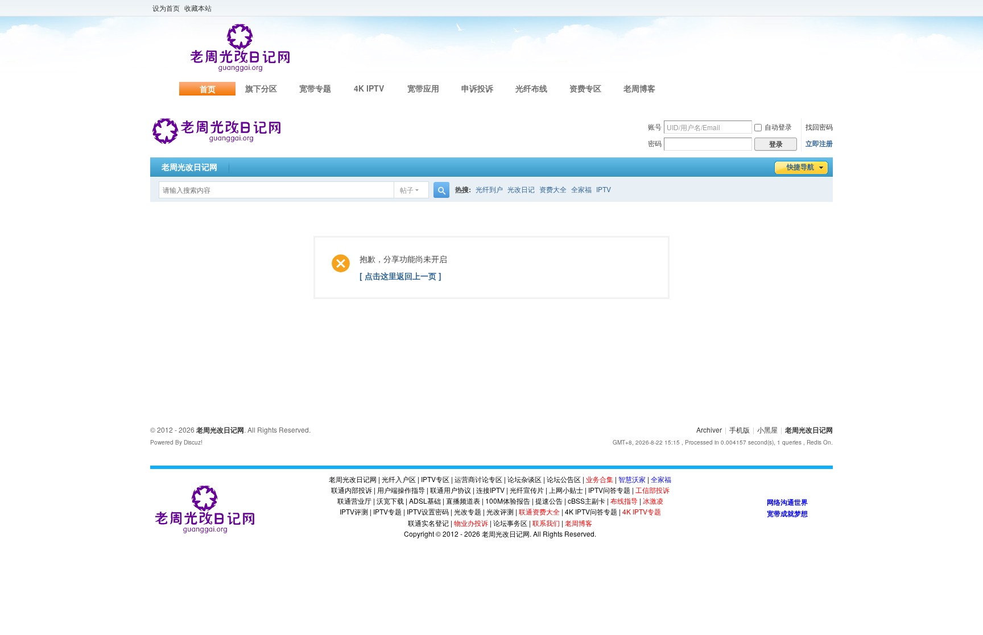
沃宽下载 (390, 500)
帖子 (407, 189)
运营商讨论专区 (478, 479)
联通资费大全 (539, 511)
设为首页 (166, 8)
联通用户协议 (450, 490)
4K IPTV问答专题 (591, 511)
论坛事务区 (510, 523)
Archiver (709, 429)
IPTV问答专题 (609, 490)
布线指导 (624, 500)
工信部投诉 (652, 490)
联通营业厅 (354, 500)
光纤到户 (489, 189)
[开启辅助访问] (830, 8)
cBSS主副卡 (586, 500)
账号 (655, 126)
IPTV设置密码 (428, 511)
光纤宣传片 (527, 490)
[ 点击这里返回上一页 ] (400, 275)
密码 (655, 143)
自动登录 (778, 126)
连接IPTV (490, 490)
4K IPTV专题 (641, 511)
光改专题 (467, 511)
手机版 (739, 429)
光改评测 (500, 511)
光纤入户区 (399, 479)
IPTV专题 (387, 511)
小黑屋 (767, 429)
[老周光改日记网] (216, 130)
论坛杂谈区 (524, 479)
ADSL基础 (425, 500)
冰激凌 (653, 500)
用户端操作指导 (401, 490)
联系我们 (546, 523)
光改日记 (521, 189)
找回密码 (819, 126)
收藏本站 (198, 8)
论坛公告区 (564, 479)
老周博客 (639, 88)
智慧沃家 (632, 479)
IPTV (603, 189)
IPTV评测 (354, 511)
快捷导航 (800, 167)
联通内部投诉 (351, 490)
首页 (208, 88)
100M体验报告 (507, 500)
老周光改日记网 (189, 167)
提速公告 (549, 500)
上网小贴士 (566, 490)
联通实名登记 (428, 523)
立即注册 (819, 143)
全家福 (581, 189)
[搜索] (441, 190)
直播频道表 (463, 500)
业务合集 (599, 479)
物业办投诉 (471, 523)
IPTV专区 (435, 479)
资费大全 (553, 189)
